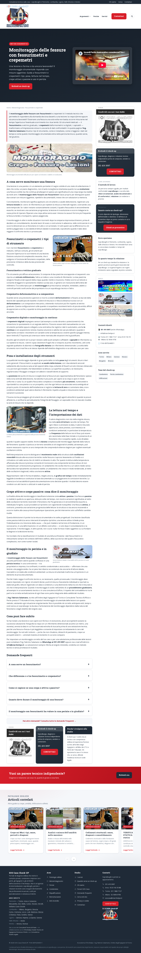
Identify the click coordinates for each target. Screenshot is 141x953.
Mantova (34, 912)
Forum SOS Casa (83, 889)
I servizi (80, 877)
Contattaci (128, 2)
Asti (19, 904)
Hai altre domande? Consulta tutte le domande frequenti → (49, 721)
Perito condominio (116, 374)
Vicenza (25, 924)
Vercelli (40, 904)
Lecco (24, 912)
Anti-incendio (54, 901)
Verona (19, 924)
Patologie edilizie (55, 877)
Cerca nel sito (82, 897)
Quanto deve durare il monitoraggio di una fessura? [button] (36, 699)
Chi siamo (112, 2)
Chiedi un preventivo (115, 227)
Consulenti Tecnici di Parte (27, 927)
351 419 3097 (44, 746)
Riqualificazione (55, 893)
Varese (30, 915)
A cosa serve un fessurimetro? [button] (25, 664)
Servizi (104, 16)
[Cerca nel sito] (132, 16)
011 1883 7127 (116, 891)
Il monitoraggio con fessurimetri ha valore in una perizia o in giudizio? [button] (46, 711)
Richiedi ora (124, 775)
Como (11, 912)
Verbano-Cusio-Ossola (17, 906)
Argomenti (84, 16)
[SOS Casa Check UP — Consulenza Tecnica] (18, 16)
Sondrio (24, 915)
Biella (23, 904)
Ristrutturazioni (55, 897)
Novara (124, 357)
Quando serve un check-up (87, 881)
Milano (109, 357)
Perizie (96, 16)
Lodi (28, 912)
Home (9, 108)
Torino (101, 357)
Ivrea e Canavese (30, 901)
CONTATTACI (49, 752)
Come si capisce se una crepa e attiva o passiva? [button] (34, 687)
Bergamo (102, 361)
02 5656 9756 (116, 894)
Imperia (25, 918)
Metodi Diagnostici (18, 108)
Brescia (110, 361)
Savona (39, 918)
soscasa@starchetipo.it (113, 898)
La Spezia (32, 918)
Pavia (18, 915)
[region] (70, 830)
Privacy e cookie (83, 901)
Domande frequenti (84, 893)
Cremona (17, 912)
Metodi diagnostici (56, 881)
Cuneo (28, 904)
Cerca (120, 2)
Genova (116, 357)
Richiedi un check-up (21, 86)
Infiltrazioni (103, 378)
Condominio (103, 374)
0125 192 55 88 (115, 887)
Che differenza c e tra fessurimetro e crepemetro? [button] (35, 676)
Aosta (23, 921)
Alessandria (13, 904)
